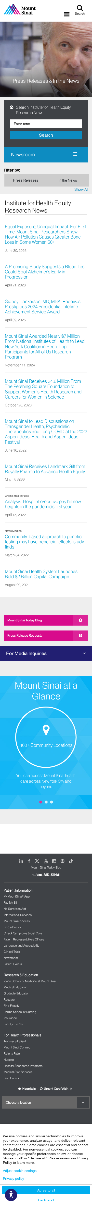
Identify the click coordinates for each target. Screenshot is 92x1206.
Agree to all (46, 1190)
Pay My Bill (10, 902)
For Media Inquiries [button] (26, 653)
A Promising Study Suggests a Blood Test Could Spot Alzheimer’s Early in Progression (45, 272)
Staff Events (11, 1078)
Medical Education (15, 987)
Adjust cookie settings (20, 1171)
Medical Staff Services (18, 1072)
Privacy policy (13, 1178)
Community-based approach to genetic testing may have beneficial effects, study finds (44, 542)
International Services (18, 915)
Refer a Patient (13, 1053)
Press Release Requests (24, 635)
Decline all (46, 1200)
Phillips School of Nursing (20, 1012)
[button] (13, 107)
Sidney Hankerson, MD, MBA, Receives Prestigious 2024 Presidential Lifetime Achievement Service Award (42, 307)
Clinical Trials (12, 951)
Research (10, 999)
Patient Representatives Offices (24, 939)
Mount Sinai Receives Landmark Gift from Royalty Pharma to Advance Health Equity (45, 469)
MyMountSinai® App (17, 896)
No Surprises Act (15, 909)
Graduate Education (16, 993)
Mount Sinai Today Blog (24, 620)
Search (46, 135)
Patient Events (13, 964)
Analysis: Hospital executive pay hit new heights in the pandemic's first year (43, 504)
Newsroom (23, 154)
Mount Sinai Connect (17, 1047)
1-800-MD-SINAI (46, 875)
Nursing (9, 1059)
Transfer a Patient (15, 1041)
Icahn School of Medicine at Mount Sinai (30, 981)
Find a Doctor (12, 927)
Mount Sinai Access (17, 921)
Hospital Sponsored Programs (23, 1066)
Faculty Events (13, 1024)
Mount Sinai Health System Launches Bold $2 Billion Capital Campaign (41, 574)
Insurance (10, 1018)
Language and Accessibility (21, 945)
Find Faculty (11, 1005)
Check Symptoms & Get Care (23, 933)
